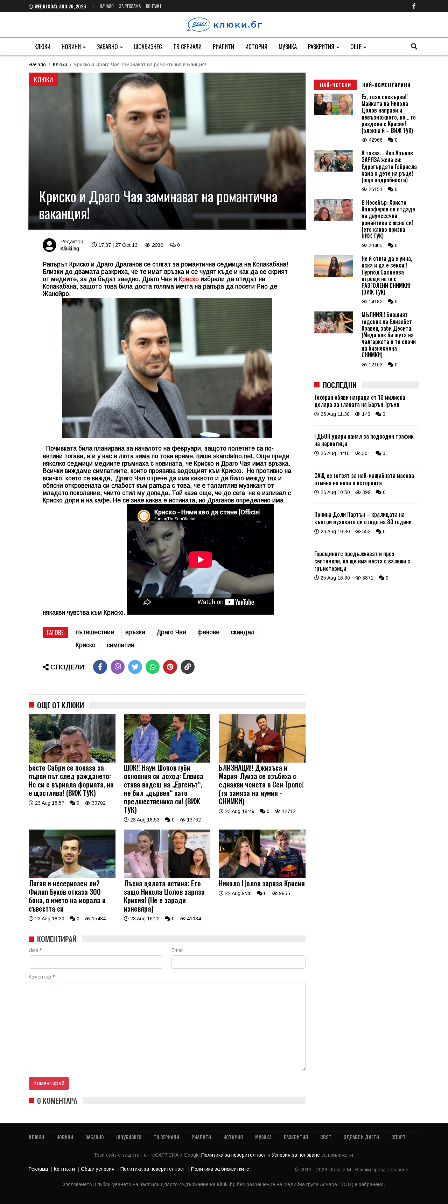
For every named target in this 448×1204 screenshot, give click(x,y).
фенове (208, 632)
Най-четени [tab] (335, 84)
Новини (71, 46)
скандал (242, 632)
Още (355, 46)
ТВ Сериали (187, 46)
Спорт (398, 1137)
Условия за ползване (296, 1155)
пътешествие (95, 632)
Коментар (42, 976)
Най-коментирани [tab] (386, 84)
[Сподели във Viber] (118, 667)
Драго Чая (171, 632)
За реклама (130, 5)
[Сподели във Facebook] (100, 667)
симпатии (120, 645)
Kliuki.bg (69, 248)
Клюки (42, 46)
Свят (325, 1137)
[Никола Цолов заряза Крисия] (262, 876)
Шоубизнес (148, 46)
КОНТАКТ (154, 5)
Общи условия (97, 1168)
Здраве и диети (361, 1137)
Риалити (223, 46)
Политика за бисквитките (220, 1168)
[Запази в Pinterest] (170, 667)
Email (177, 950)
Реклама (38, 1168)
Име (35, 950)
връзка (135, 632)
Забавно (107, 46)
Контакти (64, 1168)
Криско (86, 645)
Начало (107, 5)
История (256, 46)
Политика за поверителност (234, 1155)
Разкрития (321, 46)
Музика (288, 46)
